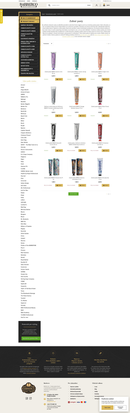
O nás (96, 386)
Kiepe (22, 195)
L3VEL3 (23, 200)
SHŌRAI (23, 272)
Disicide (23, 147)
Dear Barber (24, 142)
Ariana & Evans (25, 92)
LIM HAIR (23, 202)
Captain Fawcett (25, 130)
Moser (22, 217)
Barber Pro (24, 106)
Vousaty (23, 305)
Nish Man (23, 224)
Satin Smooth (25, 264)
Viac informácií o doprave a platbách (77, 373)
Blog (96, 389)
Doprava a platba (74, 386)
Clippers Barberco (26, 133)
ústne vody (97, 35)
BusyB (22, 125)
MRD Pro (23, 221)
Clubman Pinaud (25, 135)
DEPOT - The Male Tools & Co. (29, 145)
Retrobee (23, 255)
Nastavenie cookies (120, 407)
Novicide (23, 231)
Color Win (24, 137)
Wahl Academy (25, 312)
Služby (28, 1)
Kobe (22, 197)
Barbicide (23, 111)
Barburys (23, 113)
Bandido (23, 101)
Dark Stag (23, 140)
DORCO (23, 152)
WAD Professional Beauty (28, 308)
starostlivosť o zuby (85, 35)
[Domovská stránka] (33, 5)
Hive (22, 178)
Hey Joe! (23, 176)
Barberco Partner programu (29, 368)
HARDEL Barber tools (27, 171)
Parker (23, 243)
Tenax (22, 291)
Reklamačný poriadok (75, 391)
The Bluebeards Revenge (28, 293)
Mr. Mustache (24, 219)
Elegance (23, 157)
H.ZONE (23, 169)
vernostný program (31, 373)
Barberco (23, 109)
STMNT (23, 281)
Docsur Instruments (26, 149)
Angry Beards (24, 90)
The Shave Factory (26, 296)
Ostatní (23, 238)
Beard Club (24, 116)
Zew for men (24, 317)
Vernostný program (99, 396)
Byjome (23, 128)
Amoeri (23, 85)
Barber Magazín (25, 104)
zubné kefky (103, 35)
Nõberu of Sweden (26, 226)
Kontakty (97, 394)
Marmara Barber (25, 209)
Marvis (23, 212)
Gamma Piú (24, 166)
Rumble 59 (24, 262)
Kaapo (22, 193)
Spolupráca (73, 398)
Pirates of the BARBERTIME (28, 245)
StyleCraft (23, 284)
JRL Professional (25, 188)
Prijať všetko (107, 407)
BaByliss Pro (24, 97)
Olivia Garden (25, 233)
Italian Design (25, 183)
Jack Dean (23, 185)
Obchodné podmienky (75, 389)
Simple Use (24, 274)
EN (100, 6)
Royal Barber (24, 260)
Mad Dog (23, 207)
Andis (22, 87)
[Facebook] (27, 398)
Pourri (22, 248)
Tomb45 (23, 298)
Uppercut (23, 303)
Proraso (23, 250)
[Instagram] (30, 398)
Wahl (22, 310)
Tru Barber (24, 300)
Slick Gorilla (24, 276)
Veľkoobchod (22, 1)
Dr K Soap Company (26, 154)
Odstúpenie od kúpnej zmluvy (77, 396)
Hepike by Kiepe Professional (29, 173)
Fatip (22, 161)
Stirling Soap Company (27, 279)
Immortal (23, 181)
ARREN (23, 94)
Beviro (22, 118)
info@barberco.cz (51, 401)
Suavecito (23, 286)
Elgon (22, 159)
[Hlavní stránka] (28, 388)
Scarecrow (24, 267)
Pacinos (23, 240)
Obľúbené (34, 1)
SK (100, 5)
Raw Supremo (25, 252)
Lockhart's (24, 205)
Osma (22, 236)
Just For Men (24, 190)
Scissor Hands (25, 269)
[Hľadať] (49, 5)
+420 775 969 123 (51, 404)
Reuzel (23, 257)
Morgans (23, 214)
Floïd (22, 164)
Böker (22, 121)
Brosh (22, 123)
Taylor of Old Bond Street (28, 288)
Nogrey (23, 229)
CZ (100, 4)
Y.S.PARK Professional (27, 315)
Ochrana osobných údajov (76, 394)
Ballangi (23, 99)
